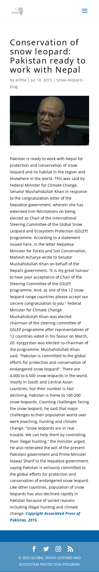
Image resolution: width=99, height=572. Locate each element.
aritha (20, 80)
